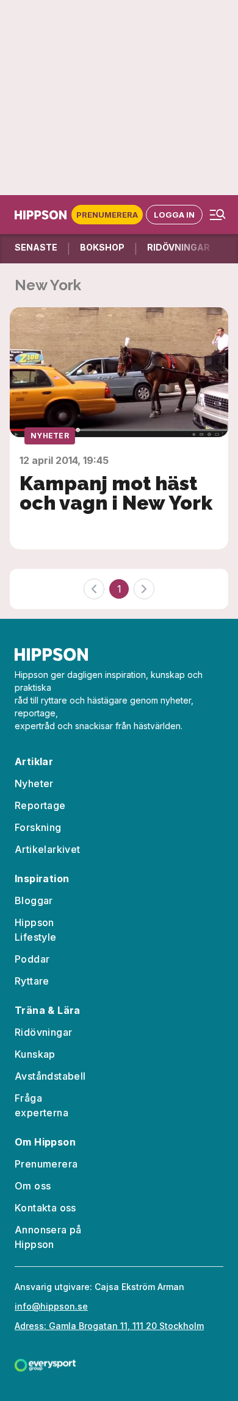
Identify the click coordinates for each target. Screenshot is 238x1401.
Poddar (32, 959)
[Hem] (43, 215)
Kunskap (35, 1054)
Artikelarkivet (48, 849)
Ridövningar (43, 1032)
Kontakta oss (45, 1208)
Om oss (33, 1186)
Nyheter (50, 435)
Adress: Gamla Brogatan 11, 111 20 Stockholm (109, 1326)
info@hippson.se (51, 1306)
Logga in (174, 214)
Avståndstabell (50, 1076)
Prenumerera (107, 214)
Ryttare (32, 981)
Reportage (40, 805)
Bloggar (34, 900)
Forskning (38, 827)
